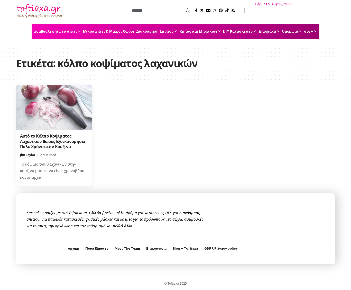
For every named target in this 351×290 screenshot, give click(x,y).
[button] (167, 10)
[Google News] (208, 10)
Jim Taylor (27, 155)
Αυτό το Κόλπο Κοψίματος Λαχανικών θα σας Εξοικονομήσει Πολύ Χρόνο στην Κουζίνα (53, 141)
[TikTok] (227, 10)
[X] (202, 10)
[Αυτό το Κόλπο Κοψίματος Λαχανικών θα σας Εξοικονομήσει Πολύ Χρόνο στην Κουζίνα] (54, 107)
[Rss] (233, 10)
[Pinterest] (221, 10)
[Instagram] (215, 10)
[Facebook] (196, 10)
